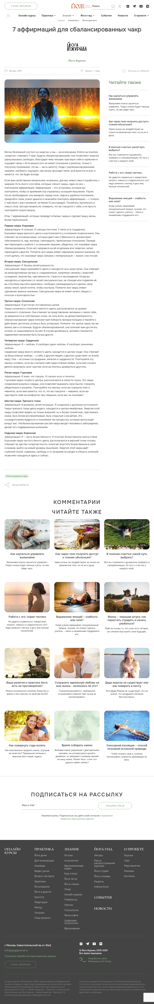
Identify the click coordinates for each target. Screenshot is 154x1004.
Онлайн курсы (26, 15)
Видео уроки (41, 871)
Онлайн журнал (73, 894)
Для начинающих (44, 860)
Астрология (71, 860)
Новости (123, 15)
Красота (39, 897)
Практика (47, 15)
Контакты (129, 876)
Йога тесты (70, 878)
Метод (38, 907)
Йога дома (40, 855)
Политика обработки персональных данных (30, 956)
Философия (71, 915)
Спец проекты (42, 917)
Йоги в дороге (42, 891)
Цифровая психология (71, 922)
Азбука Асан (101, 886)
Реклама (129, 871)
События (106, 15)
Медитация (40, 902)
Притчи (68, 905)
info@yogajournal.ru (16, 950)
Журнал (128, 855)
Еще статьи (70, 873)
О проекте (140, 15)
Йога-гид (86, 15)
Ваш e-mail (28, 805)
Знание (66, 15)
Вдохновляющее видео (73, 867)
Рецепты (99, 881)
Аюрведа (39, 865)
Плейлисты (70, 899)
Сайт (127, 860)
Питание (39, 912)
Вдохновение (72, 928)
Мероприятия (132, 865)
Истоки (68, 855)
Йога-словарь (102, 876)
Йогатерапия (42, 886)
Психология (71, 910)
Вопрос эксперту (44, 876)
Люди (67, 889)
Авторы (98, 855)
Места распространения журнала (104, 863)
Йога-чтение (71, 884)
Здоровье (40, 881)
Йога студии (101, 871)
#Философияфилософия (17, 476)
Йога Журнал (77, 61)
